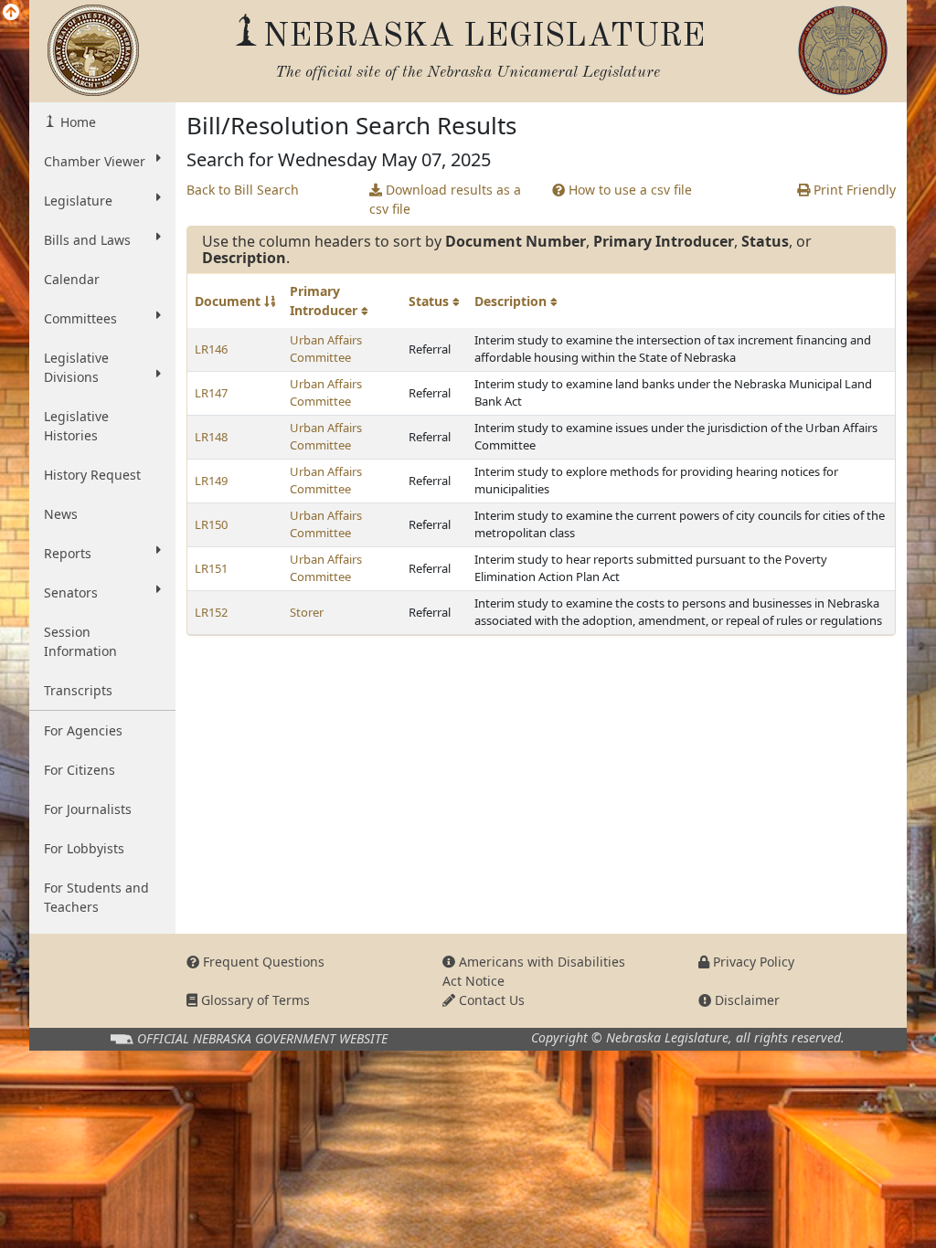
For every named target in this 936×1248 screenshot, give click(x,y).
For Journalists (88, 809)
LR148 (211, 436)
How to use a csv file (628, 189)
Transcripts (78, 690)
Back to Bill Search (242, 189)
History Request (92, 474)
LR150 (211, 524)
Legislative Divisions (76, 367)
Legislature (78, 200)
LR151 (211, 568)
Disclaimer (745, 1000)
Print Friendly (853, 189)
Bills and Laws (87, 240)
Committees (80, 318)
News (61, 514)
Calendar (72, 279)
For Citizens (79, 769)
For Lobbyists (84, 848)
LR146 (211, 349)
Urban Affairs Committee (326, 349)
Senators (71, 592)
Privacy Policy (751, 961)
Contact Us (490, 1000)
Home (76, 122)
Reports (67, 553)
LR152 (211, 612)
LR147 (211, 393)
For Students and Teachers (96, 897)
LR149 (211, 480)
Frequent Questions (261, 961)
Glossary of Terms (253, 1000)
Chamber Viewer (94, 161)
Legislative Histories (76, 425)
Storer (307, 612)
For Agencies (83, 730)
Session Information (80, 641)
